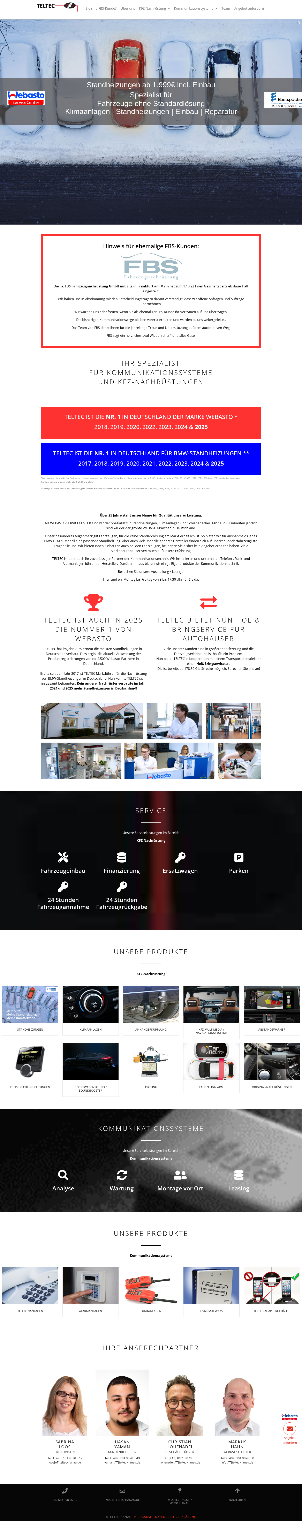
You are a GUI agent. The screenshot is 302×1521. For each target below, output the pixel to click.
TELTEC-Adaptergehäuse (272, 1311)
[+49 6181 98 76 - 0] (65, 1490)
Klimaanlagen (91, 1029)
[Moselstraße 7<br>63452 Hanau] (180, 1490)
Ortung (151, 1087)
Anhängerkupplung (151, 1029)
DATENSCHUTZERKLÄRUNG (175, 1517)
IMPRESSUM (142, 1517)
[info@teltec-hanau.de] (122, 1490)
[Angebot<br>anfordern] (289, 1428)
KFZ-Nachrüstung (152, 8)
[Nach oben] (237, 1490)
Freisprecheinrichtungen (30, 1087)
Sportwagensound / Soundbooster (91, 1088)
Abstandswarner (271, 1029)
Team (225, 8)
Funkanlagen (151, 1311)
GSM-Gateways (211, 1311)
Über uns (128, 8)
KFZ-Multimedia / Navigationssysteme (211, 1031)
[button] (154, 8)
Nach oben (237, 1500)
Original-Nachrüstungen (272, 1087)
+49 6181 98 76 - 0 (64, 1500)
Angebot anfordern (249, 8)
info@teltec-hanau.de (122, 1500)
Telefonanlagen (30, 1311)
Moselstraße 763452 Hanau (180, 1501)
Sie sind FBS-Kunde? (101, 8)
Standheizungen (30, 1029)
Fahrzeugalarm (211, 1087)
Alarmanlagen (90, 1311)
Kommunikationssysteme (193, 8)
